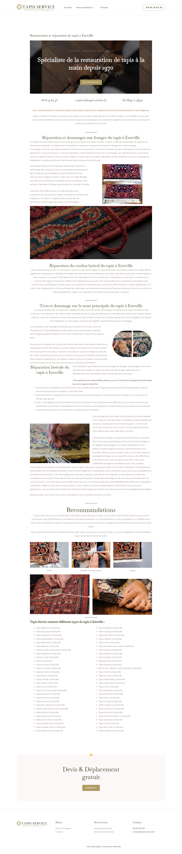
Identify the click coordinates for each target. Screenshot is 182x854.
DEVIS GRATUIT (91, 82)
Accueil (68, 7)
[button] (154, 7)
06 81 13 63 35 (49, 100)
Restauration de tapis (104, 832)
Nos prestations (84, 7)
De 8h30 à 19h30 (132, 100)
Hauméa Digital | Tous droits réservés (104, 846)
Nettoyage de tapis (103, 828)
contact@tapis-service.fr (91, 100)
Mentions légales (63, 828)
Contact (104, 7)
